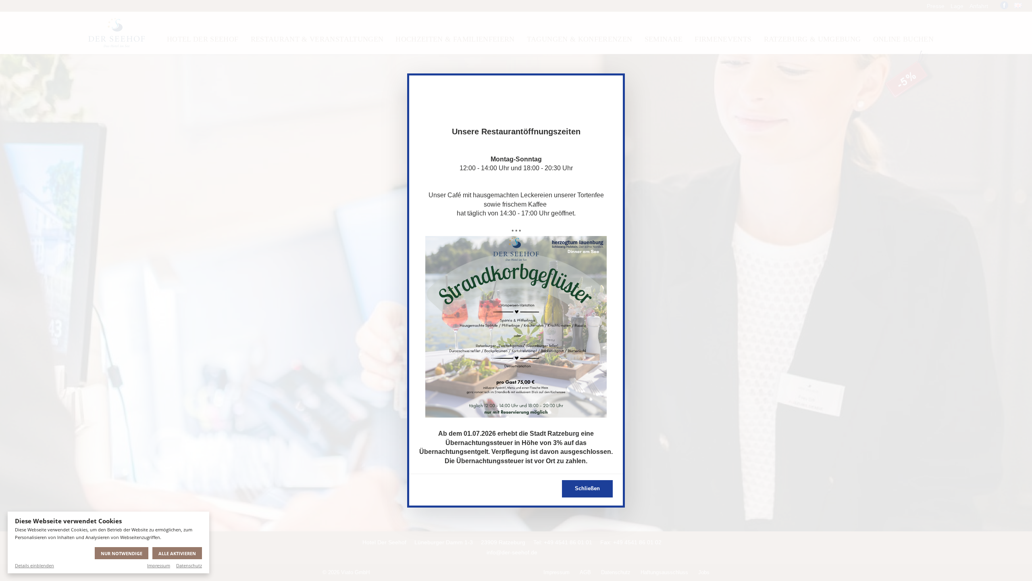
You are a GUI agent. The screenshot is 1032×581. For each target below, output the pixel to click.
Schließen (587, 488)
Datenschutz (189, 565)
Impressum (158, 565)
